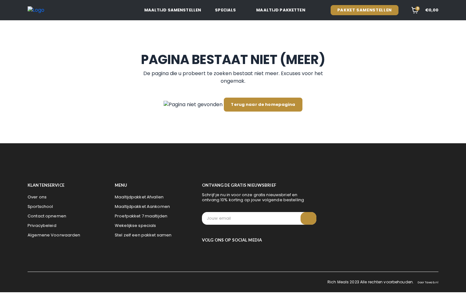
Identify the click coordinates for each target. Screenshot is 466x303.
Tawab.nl (431, 282)
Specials (225, 10)
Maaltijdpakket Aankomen (142, 206)
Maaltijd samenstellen (172, 10)
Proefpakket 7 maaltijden (141, 216)
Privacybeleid (42, 225)
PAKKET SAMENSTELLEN (364, 10)
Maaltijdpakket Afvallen (139, 197)
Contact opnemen (47, 216)
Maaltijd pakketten (280, 10)
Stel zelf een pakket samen (143, 235)
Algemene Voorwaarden (54, 235)
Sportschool (40, 206)
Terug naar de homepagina (263, 104)
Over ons (37, 197)
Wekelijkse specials (135, 225)
